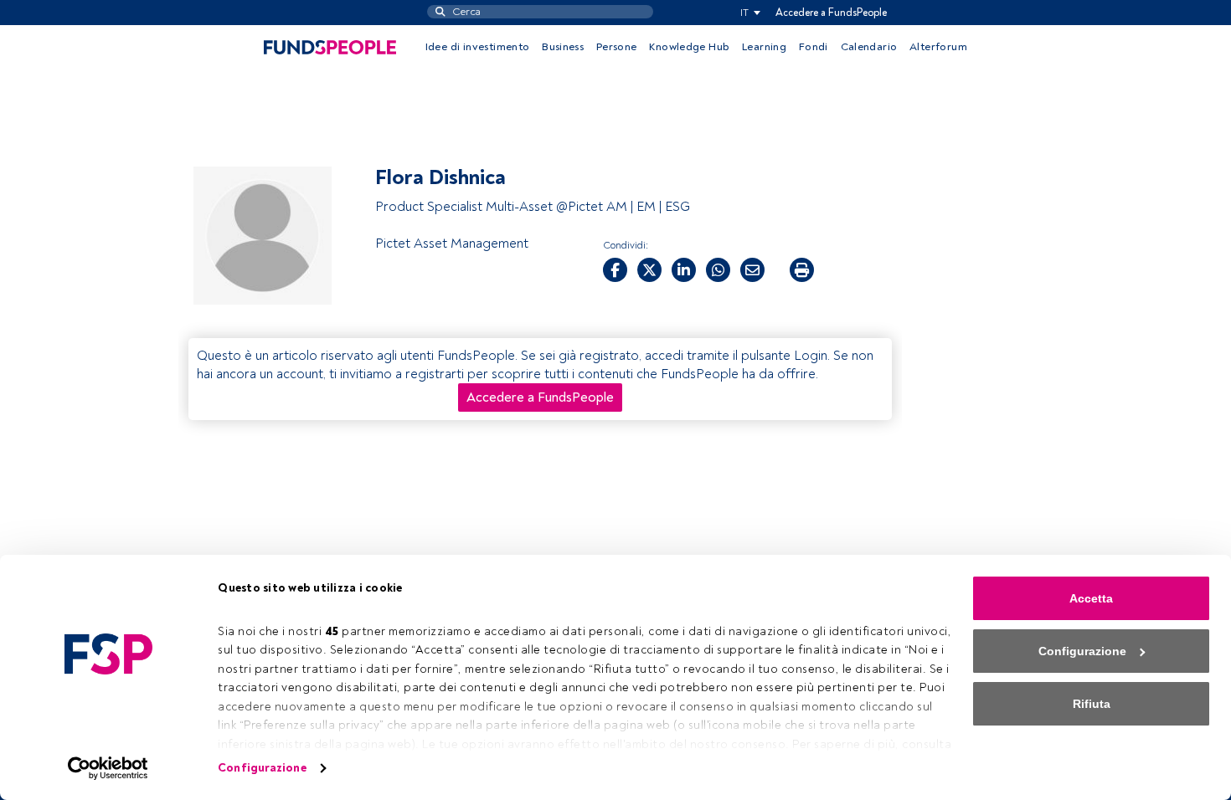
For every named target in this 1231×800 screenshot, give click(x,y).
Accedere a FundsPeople (831, 12)
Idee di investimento (477, 47)
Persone (616, 47)
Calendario (869, 47)
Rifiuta (1091, 703)
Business (563, 47)
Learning (764, 47)
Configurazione (262, 768)
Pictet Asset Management (451, 243)
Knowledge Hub (689, 47)
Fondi (813, 47)
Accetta (1091, 598)
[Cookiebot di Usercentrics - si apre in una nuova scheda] (108, 768)
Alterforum (938, 47)
